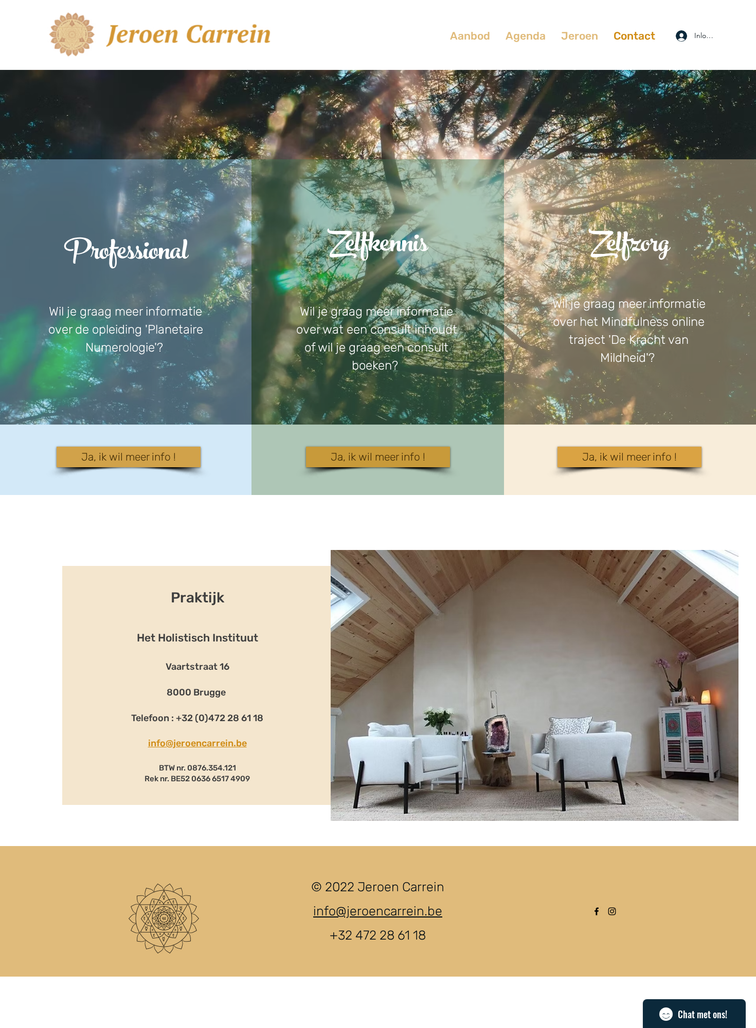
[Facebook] (596, 911)
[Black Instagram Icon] (612, 911)
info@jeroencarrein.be (197, 743)
